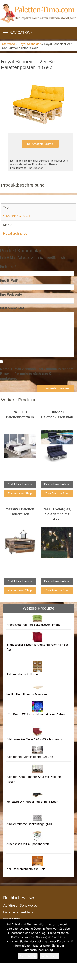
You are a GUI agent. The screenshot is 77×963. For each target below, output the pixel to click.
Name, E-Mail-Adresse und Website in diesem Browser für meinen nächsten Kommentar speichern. (36, 373)
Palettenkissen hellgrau (22, 674)
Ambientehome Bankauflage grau (29, 824)
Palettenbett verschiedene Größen (29, 756)
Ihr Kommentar (12, 308)
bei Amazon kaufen (40, 143)
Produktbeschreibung (20, 484)
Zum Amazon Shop (20, 493)
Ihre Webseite (11, 294)
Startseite (8, 44)
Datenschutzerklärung (20, 912)
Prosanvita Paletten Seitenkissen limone (33, 624)
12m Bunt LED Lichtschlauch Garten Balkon (36, 714)
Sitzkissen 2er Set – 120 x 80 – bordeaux (34, 739)
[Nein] (72, 941)
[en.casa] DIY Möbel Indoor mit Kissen (32, 801)
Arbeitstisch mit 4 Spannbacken (27, 844)
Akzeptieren (28, 956)
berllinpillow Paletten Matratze (26, 694)
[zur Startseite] (38, 13)
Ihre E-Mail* (9, 280)
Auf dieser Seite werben (21, 905)
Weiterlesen (49, 956)
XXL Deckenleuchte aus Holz (25, 868)
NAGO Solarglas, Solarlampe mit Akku (57, 514)
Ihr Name (8, 267)
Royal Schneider (29, 44)
